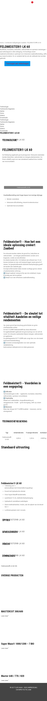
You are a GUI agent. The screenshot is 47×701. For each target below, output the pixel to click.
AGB (29, 690)
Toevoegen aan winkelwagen (17, 63)
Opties (2, 111)
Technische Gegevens (7, 109)
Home (2, 42)
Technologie (4, 107)
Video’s (2, 115)
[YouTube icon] (21, 693)
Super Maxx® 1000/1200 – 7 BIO (17, 643)
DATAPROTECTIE (21, 690)
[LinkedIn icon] (23, 693)
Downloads (4, 117)
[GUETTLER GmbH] (12, 3)
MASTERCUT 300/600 (12, 611)
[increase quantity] (2, 62)
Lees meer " (5, 616)
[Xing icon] (28, 693)
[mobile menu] (44, 3)
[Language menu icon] (38, 3)
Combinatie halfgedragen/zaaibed (15, 42)
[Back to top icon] (42, 696)
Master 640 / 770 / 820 (12, 676)
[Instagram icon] (26, 693)
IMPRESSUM (32, 687)
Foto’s (2, 113)
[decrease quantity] (0, 62)
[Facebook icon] (19, 693)
